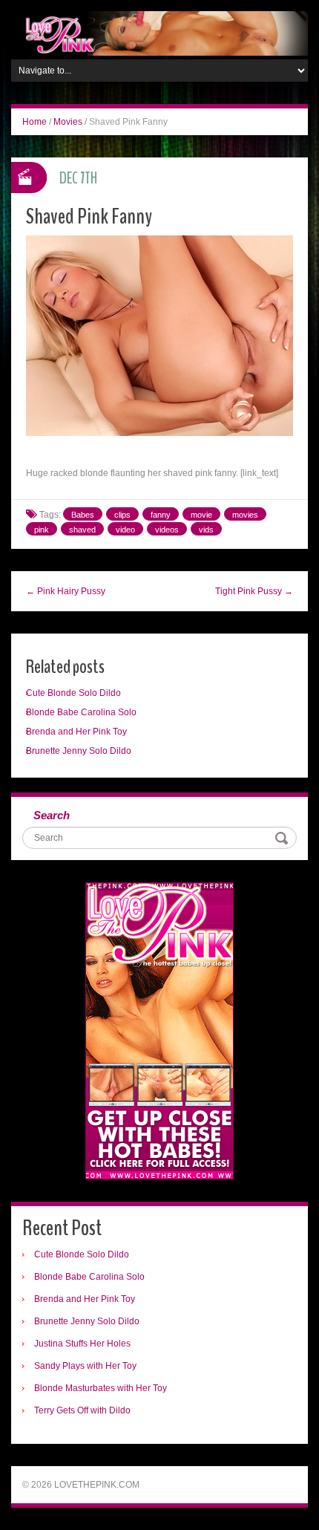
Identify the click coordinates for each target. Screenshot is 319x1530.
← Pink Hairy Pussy (65, 591)
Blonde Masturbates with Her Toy (100, 1388)
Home (34, 122)
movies (245, 514)
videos (167, 529)
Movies (67, 122)
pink (41, 529)
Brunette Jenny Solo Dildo (78, 751)
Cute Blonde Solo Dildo (73, 693)
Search (51, 815)
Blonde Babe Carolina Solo (81, 712)
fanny (161, 514)
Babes (82, 514)
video (125, 529)
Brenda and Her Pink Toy (76, 731)
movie (201, 514)
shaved (82, 529)
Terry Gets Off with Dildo (82, 1410)
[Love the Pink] (159, 32)
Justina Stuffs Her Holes (82, 1343)
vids (206, 529)
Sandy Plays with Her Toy (85, 1366)
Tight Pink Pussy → (254, 591)
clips (122, 514)
